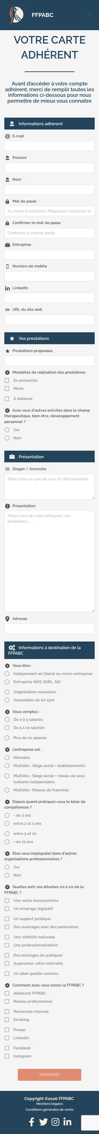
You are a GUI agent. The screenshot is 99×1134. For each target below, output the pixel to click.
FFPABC (43, 15)
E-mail (19, 136)
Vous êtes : (23, 665)
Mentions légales (49, 1104)
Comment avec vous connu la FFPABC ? (48, 985)
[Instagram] (55, 1122)
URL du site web (27, 309)
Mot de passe (26, 201)
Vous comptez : (27, 711)
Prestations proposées (32, 351)
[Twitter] (43, 1122)
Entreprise (23, 244)
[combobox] (49, 361)
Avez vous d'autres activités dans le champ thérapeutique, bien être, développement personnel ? (47, 416)
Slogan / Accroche (31, 469)
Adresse (19, 618)
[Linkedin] (67, 1122)
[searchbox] (47, 360)
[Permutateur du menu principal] (89, 15)
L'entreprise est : (28, 749)
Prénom (21, 157)
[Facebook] (31, 1122)
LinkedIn (20, 288)
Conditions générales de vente (50, 1109)
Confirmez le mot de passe (38, 223)
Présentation (24, 506)
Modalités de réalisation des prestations (48, 372)
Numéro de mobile (31, 266)
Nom (18, 179)
